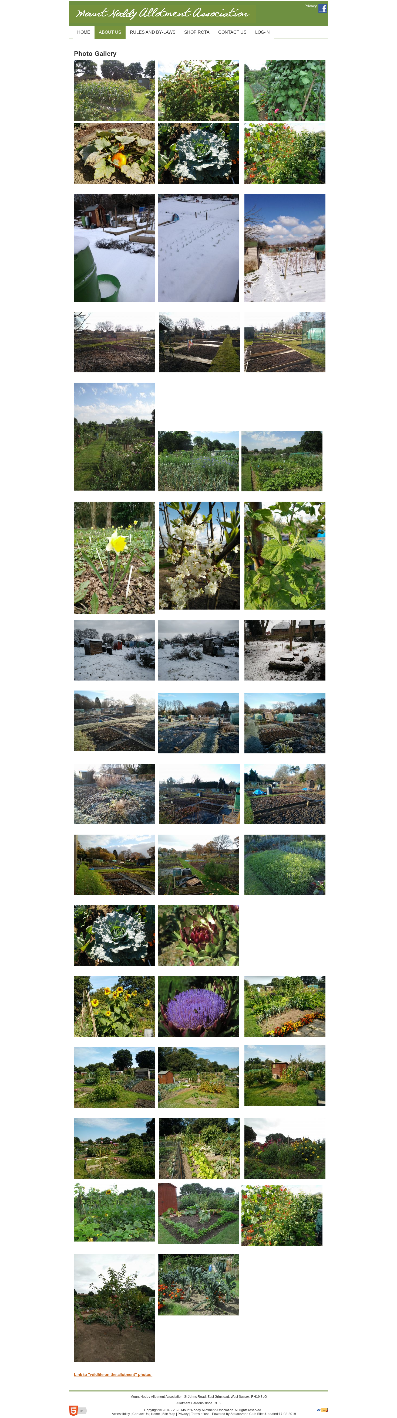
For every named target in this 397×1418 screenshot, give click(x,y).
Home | (156, 1414)
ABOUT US (108, 30)
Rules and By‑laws (151, 30)
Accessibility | (121, 1414)
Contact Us (230, 30)
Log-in (260, 30)
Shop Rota (195, 30)
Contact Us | (141, 1414)
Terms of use (200, 1414)
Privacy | (183, 1414)
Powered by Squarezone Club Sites (238, 1414)
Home (81, 30)
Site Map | (169, 1414)
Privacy (310, 6)
